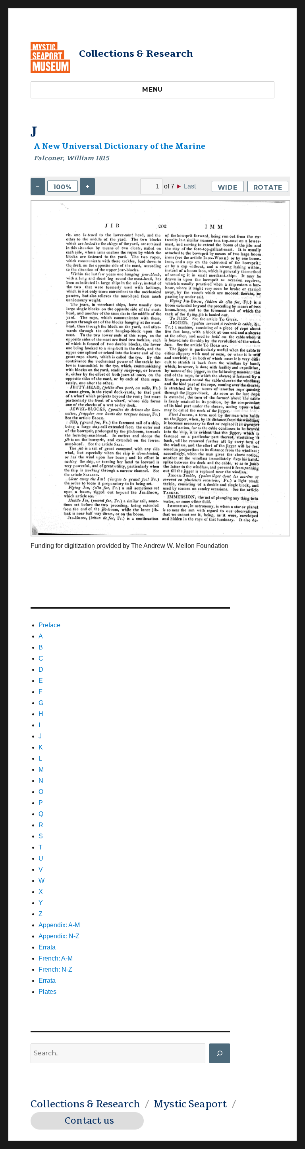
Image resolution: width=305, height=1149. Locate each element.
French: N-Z (55, 969)
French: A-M (56, 958)
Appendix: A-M (59, 925)
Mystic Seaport (190, 1104)
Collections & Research (136, 53)
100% (62, 187)
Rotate (268, 187)
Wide (227, 187)
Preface (49, 625)
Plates (47, 991)
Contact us (89, 1121)
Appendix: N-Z (59, 936)
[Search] (219, 1053)
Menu (152, 89)
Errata (47, 947)
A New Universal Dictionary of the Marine (119, 146)
